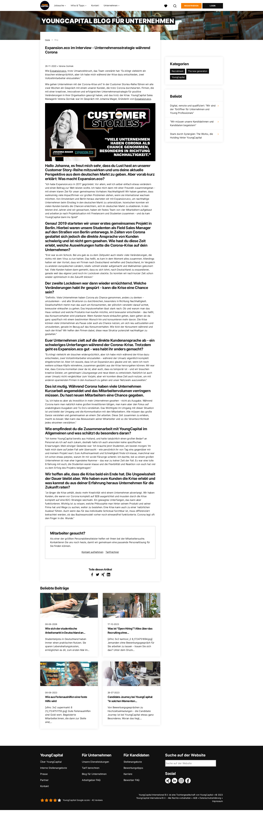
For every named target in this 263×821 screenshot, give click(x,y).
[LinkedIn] (175, 780)
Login (213, 6)
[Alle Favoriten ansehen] (165, 5)
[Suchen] (175, 5)
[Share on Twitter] (97, 574)
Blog (56, 40)
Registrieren (191, 6)
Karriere (128, 773)
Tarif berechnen (90, 767)
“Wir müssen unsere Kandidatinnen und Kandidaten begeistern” (192, 123)
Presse (44, 773)
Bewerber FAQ (132, 780)
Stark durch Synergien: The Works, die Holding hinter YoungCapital (191, 135)
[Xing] (168, 780)
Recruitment (177, 71)
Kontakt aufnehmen (92, 552)
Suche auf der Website (185, 755)
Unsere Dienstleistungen (95, 761)
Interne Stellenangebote (53, 767)
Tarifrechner (112, 552)
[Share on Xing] (103, 574)
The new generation (197, 71)
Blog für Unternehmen (94, 773)
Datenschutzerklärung (210, 798)
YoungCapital (178, 77)
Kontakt (95, 5)
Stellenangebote (133, 761)
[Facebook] (188, 780)
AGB (195, 798)
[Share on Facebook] (92, 574)
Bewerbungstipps (133, 767)
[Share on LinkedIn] (108, 574)
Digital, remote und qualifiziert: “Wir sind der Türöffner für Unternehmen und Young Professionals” (192, 109)
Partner (44, 780)
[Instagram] (182, 780)
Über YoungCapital (51, 761)
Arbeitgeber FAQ (91, 780)
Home (47, 40)
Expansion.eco (58, 70)
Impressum (217, 801)
